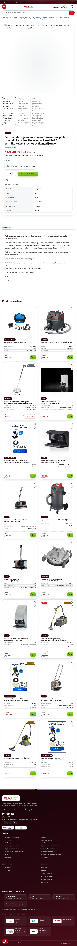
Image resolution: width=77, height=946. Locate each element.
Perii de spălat (36, 17)
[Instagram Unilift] (10, 822)
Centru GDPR (45, 882)
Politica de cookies (47, 876)
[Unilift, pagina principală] (29, 6)
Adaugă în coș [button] (33, 357)
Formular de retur (46, 879)
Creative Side (71, 943)
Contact (43, 870)
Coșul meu (7, 870)
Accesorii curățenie (24, 17)
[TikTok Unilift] (15, 822)
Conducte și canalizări (46, 840)
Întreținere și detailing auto (12, 837)
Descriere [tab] (6, 227)
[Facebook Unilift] (6, 822)
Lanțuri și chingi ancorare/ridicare (14, 851)
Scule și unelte (8, 840)
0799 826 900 (9, 2)
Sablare (6, 854)
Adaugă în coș (28, 173)
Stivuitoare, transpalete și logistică (50, 854)
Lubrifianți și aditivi (9, 843)
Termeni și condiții (46, 873)
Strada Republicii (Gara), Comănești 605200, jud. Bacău (19, 819)
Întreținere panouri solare (11, 846)
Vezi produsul (30, 416)
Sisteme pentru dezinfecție (48, 849)
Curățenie (14, 17)
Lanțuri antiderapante (46, 851)
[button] (72, 24)
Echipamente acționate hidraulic (49, 846)
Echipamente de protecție (12, 849)
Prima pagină (5, 17)
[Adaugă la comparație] (11, 180)
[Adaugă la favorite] (7, 180)
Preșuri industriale (45, 843)
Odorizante (7, 857)
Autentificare (8, 867)
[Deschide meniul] (4, 6)
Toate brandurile (45, 857)
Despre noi (44, 867)
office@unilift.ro (22, 2)
